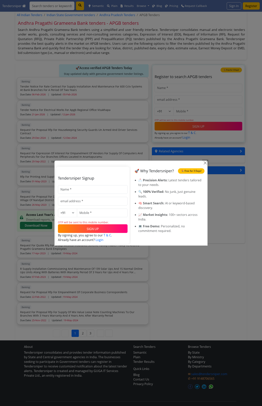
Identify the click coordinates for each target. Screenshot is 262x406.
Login (99, 240)
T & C (107, 235)
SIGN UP (93, 229)
